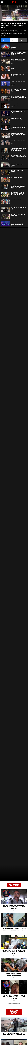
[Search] (26, 2)
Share (6, 40)
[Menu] (2, 2)
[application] (14, 13)
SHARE (15, 40)
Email (23, 40)
